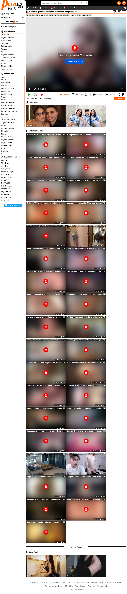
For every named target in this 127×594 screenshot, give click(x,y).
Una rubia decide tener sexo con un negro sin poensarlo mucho (85, 249)
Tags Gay (43, 582)
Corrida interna (6, 60)
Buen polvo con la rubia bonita (79, 135)
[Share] (118, 94)
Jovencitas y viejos (8, 57)
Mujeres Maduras (7, 38)
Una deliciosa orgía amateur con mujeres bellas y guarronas (45, 226)
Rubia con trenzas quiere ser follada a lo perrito (85, 363)
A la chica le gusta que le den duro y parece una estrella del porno (85, 180)
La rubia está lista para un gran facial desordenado (45, 363)
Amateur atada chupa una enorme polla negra (44, 408)
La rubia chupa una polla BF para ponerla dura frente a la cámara (85, 203)
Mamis (4, 52)
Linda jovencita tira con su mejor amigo (82, 454)
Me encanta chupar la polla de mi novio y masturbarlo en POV (45, 317)
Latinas (4, 63)
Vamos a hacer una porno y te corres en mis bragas (45, 135)
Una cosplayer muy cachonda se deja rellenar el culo (45, 431)
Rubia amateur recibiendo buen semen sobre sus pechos (45, 249)
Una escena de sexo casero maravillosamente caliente (45, 180)
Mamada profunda (63, 15)
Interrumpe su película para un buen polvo (83, 499)
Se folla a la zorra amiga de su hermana (42, 454)
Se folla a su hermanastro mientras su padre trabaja (85, 226)
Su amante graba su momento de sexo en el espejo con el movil (85, 294)
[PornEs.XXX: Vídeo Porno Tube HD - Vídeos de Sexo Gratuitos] (13, 5)
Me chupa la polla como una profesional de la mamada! (45, 499)
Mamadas (87, 15)
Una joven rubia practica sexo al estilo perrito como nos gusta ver (85, 477)
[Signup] (119, 3)
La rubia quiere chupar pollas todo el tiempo (84, 340)
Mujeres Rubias (7, 66)
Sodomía (4, 43)
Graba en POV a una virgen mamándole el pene (45, 203)
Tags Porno (34, 582)
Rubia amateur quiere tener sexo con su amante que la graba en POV (45, 294)
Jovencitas (5, 35)
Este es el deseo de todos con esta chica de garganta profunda (45, 385)
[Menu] (124, 3)
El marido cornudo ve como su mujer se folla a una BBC (85, 157)
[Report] (123, 94)
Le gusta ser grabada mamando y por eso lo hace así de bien (85, 408)
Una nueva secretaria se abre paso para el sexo (45, 522)
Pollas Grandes (7, 46)
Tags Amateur (67, 582)
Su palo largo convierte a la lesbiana (41, 477)
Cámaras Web (6, 40)
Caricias (4, 49)
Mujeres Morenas (7, 55)
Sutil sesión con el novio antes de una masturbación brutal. (85, 431)
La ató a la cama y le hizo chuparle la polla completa (85, 271)
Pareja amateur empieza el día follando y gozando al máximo (85, 317)
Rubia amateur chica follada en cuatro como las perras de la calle (45, 340)
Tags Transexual (54, 582)
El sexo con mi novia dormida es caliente (43, 157)
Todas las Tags (7, 69)
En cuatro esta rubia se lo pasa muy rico (82, 385)
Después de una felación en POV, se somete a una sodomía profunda (45, 271)
